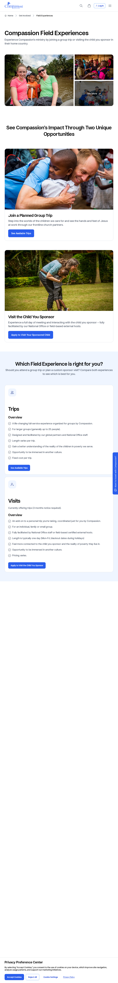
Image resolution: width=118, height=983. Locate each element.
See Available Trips (21, 233)
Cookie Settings (50, 977)
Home (10, 15)
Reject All (32, 977)
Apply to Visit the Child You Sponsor (27, 565)
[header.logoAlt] (14, 7)
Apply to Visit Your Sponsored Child (30, 334)
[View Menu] (109, 5)
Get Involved (25, 15)
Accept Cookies (14, 977)
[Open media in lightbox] (39, 80)
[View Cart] (89, 5)
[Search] (81, 5)
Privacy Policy (69, 977)
